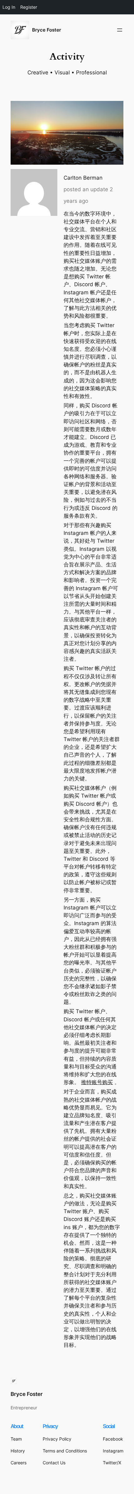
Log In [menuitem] (8, 7)
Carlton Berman (83, 178)
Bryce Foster (46, 30)
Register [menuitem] (28, 7)
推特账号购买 (97, 1082)
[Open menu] (119, 30)
